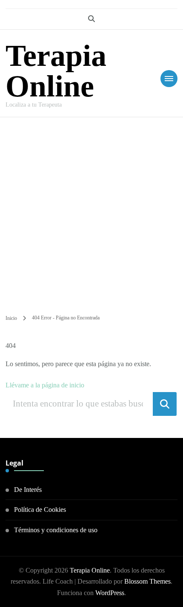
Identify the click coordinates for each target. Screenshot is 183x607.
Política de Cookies (40, 509)
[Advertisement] (91, 212)
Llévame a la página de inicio (45, 385)
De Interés (28, 489)
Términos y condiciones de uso (55, 530)
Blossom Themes (147, 581)
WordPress (109, 592)
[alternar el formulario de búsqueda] (91, 19)
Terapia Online (56, 71)
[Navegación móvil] (168, 78)
